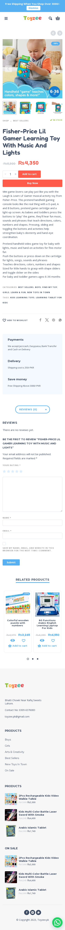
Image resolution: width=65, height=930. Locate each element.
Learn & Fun (18, 292)
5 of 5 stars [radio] (21, 471)
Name (7, 517)
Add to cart (29, 174)
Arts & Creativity (14, 752)
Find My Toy (49, 287)
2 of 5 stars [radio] (8, 471)
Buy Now (32, 183)
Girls (6, 292)
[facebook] (26, 912)
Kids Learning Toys (22, 297)
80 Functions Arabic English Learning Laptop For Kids (47, 624)
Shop (6, 120)
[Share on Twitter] (46, 320)
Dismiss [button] (33, 8)
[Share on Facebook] (39, 320)
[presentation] (8, 68)
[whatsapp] (38, 912)
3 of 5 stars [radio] (12, 471)
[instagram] (32, 912)
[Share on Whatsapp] (59, 320)
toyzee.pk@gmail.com (17, 716)
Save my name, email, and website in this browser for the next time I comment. (28, 549)
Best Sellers (21, 120)
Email (7, 530)
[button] (6, 18)
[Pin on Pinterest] (52, 320)
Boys (38, 287)
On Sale (9, 770)
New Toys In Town (38, 292)
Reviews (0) (28, 409)
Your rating (12, 465)
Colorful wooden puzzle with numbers (18, 623)
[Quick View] (12, 640)
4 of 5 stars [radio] (17, 471)
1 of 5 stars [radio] (4, 471)
